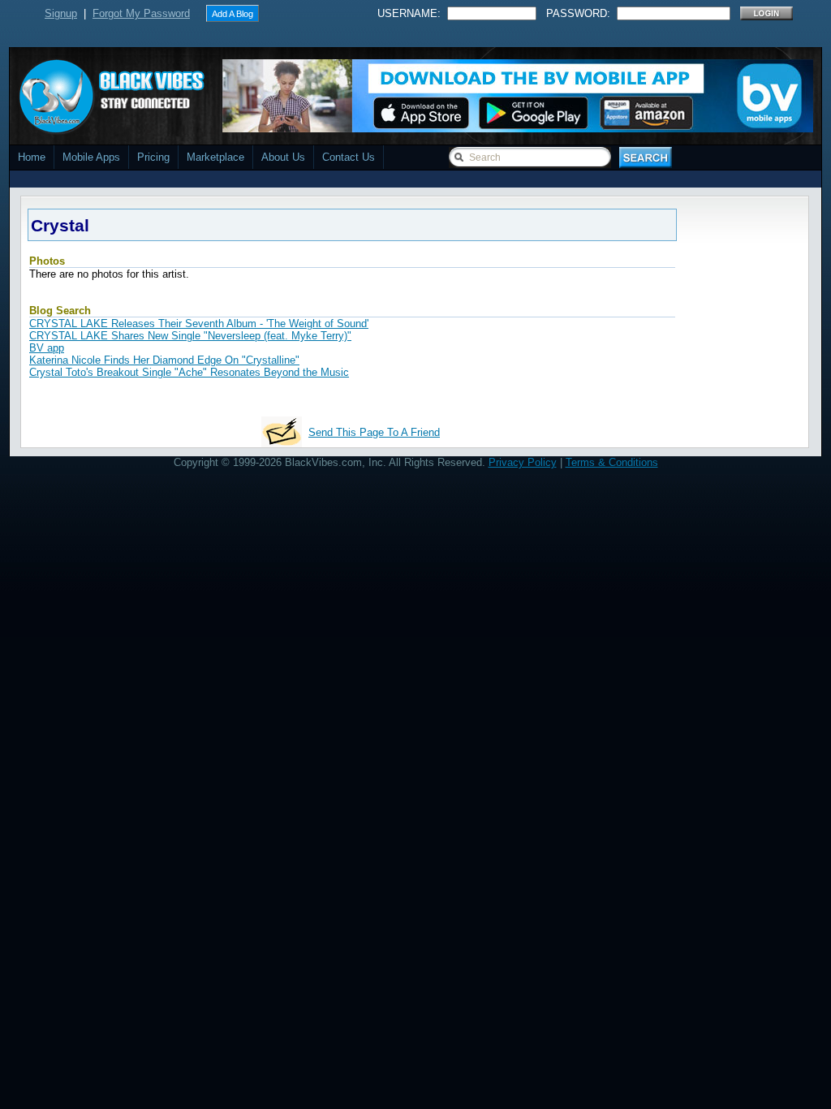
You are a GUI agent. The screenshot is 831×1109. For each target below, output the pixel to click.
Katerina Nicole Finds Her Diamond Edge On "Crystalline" (164, 360)
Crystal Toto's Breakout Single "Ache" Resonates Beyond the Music (189, 372)
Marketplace (215, 157)
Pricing (153, 157)
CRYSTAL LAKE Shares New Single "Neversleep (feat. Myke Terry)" (190, 336)
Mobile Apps (91, 157)
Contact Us (348, 157)
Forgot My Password (141, 13)
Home (31, 157)
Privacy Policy (523, 462)
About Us (283, 157)
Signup (61, 13)
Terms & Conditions (612, 462)
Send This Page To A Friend (374, 432)
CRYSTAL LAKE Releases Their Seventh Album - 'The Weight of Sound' (198, 323)
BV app (46, 348)
